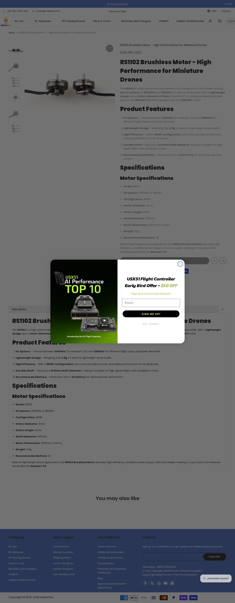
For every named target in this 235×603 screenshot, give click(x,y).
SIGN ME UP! (151, 314)
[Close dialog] (180, 263)
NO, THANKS (151, 324)
